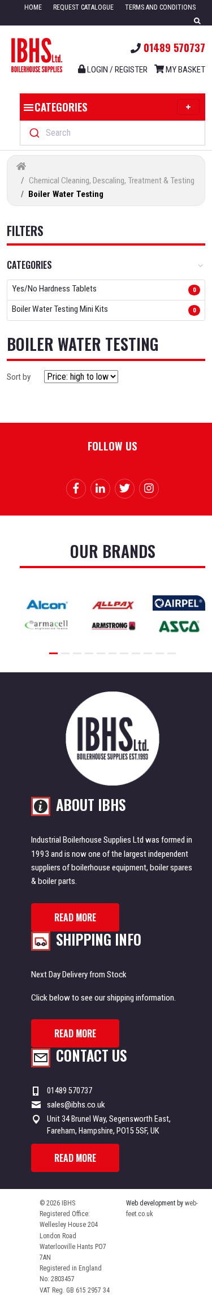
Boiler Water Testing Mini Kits (60, 309)
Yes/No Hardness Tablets (54, 289)
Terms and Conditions (160, 7)
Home (33, 7)
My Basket (184, 70)
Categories (61, 106)
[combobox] (112, 133)
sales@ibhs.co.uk (76, 1105)
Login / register (116, 70)
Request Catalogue (83, 7)
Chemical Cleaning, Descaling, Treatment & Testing (111, 180)
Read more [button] (75, 917)
